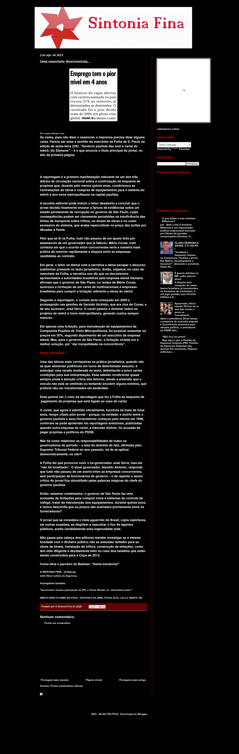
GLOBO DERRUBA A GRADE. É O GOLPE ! (186, 245)
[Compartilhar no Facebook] (100, 606)
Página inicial (94, 680)
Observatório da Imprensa (61, 576)
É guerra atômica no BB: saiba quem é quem (187, 276)
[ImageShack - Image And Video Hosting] (41, 694)
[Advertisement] (93, 651)
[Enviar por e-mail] (90, 606)
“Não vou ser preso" (174, 336)
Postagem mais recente (55, 680)
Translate (184, 149)
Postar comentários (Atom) (67, 685)
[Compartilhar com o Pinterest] (104, 606)
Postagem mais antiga (132, 680)
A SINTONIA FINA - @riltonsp (58, 571)
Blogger (142, 714)
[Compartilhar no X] (97, 606)
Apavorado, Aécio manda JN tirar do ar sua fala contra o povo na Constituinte (187, 309)
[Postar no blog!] (94, 606)
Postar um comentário (57, 623)
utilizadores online (168, 129)
